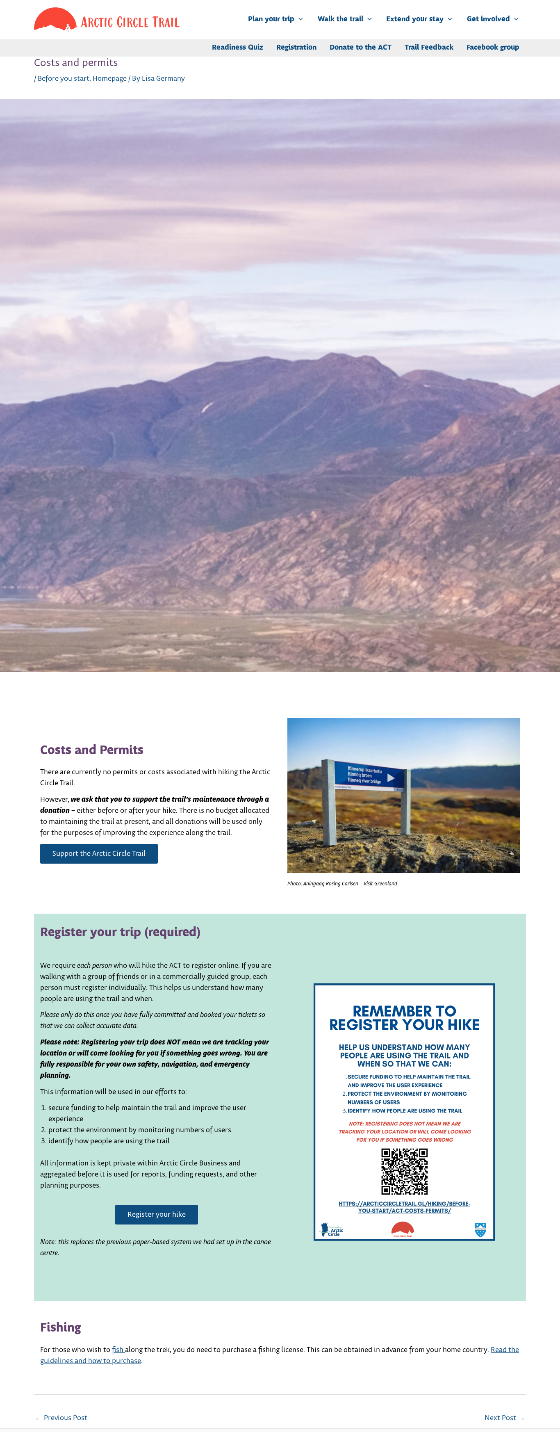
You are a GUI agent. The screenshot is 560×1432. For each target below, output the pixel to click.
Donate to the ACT (361, 47)
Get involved (488, 19)
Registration (296, 47)
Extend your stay (415, 19)
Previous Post (61, 1418)
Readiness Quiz (237, 47)
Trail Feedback (429, 47)
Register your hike (156, 1214)
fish (118, 1349)
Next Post (505, 1418)
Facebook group (493, 47)
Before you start (63, 78)
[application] (298, 19)
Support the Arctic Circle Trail (99, 853)
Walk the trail (340, 19)
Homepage (110, 78)
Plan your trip (271, 19)
